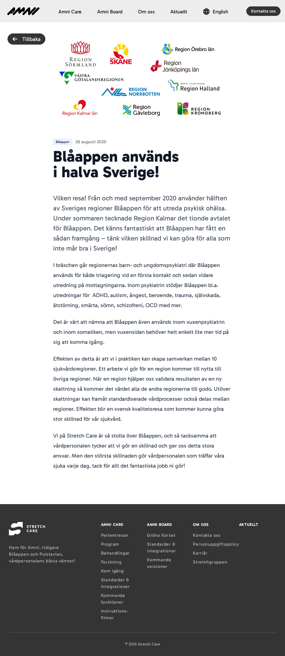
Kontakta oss (263, 11)
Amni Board (109, 12)
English (220, 12)
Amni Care (70, 12)
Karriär (200, 553)
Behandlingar (115, 553)
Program (110, 544)
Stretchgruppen (210, 562)
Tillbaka (31, 39)
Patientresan (115, 535)
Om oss (146, 12)
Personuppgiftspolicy (216, 544)
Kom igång (112, 571)
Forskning (111, 562)
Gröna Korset (161, 535)
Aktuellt (178, 12)
